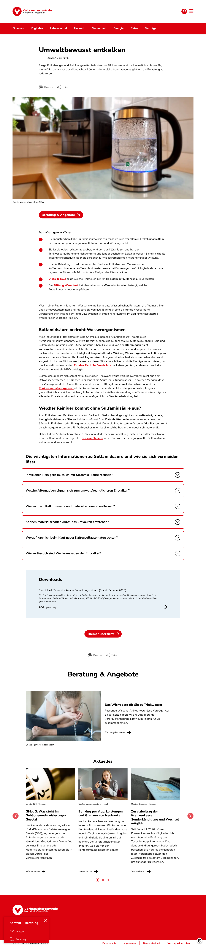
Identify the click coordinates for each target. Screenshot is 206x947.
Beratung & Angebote (58, 215)
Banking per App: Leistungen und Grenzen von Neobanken (100, 813)
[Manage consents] (199, 940)
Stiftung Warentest (65, 285)
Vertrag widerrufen (179, 943)
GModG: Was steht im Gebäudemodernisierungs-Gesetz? (46, 815)
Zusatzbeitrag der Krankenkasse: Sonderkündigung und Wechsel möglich (155, 817)
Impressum (130, 943)
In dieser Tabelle (92, 438)
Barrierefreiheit (151, 943)
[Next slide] (190, 816)
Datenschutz (109, 943)
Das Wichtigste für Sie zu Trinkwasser (133, 705)
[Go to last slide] (16, 816)
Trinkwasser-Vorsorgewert (56, 388)
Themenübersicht (100, 634)
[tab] (97, 880)
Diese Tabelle (57, 279)
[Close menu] (45, 920)
